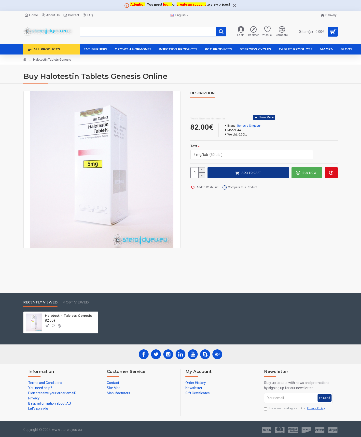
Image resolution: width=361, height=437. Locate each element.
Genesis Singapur (249, 125)
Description (202, 93)
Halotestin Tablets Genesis (68, 315)
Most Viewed (75, 302)
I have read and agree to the (297, 408)
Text (193, 146)
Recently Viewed (40, 302)
